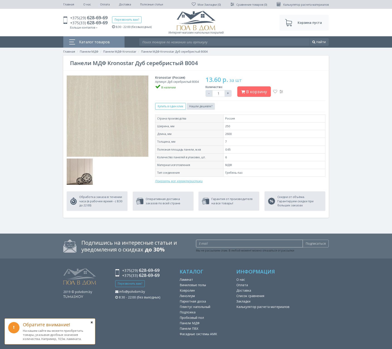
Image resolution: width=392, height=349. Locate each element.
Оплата (105, 4)
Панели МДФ (89, 51)
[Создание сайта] (73, 296)
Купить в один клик (170, 106)
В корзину (256, 91)
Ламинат (186, 279)
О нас (87, 4)
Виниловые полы (193, 285)
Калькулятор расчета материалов (262, 307)
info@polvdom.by (131, 291)
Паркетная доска (193, 301)
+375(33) (89, 22)
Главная (68, 4)
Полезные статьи (151, 4)
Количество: (214, 87)
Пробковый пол (192, 317)
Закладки (243, 301)
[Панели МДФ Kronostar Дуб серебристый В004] (107, 116)
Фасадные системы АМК (198, 334)
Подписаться (316, 243)
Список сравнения (250, 296)
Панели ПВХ (189, 328)
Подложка (188, 312)
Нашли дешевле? (200, 106)
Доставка (125, 4)
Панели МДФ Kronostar (119, 51)
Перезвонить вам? (127, 20)
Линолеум (187, 296)
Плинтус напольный (195, 307)
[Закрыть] (92, 322)
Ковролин (187, 290)
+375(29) (89, 17)
